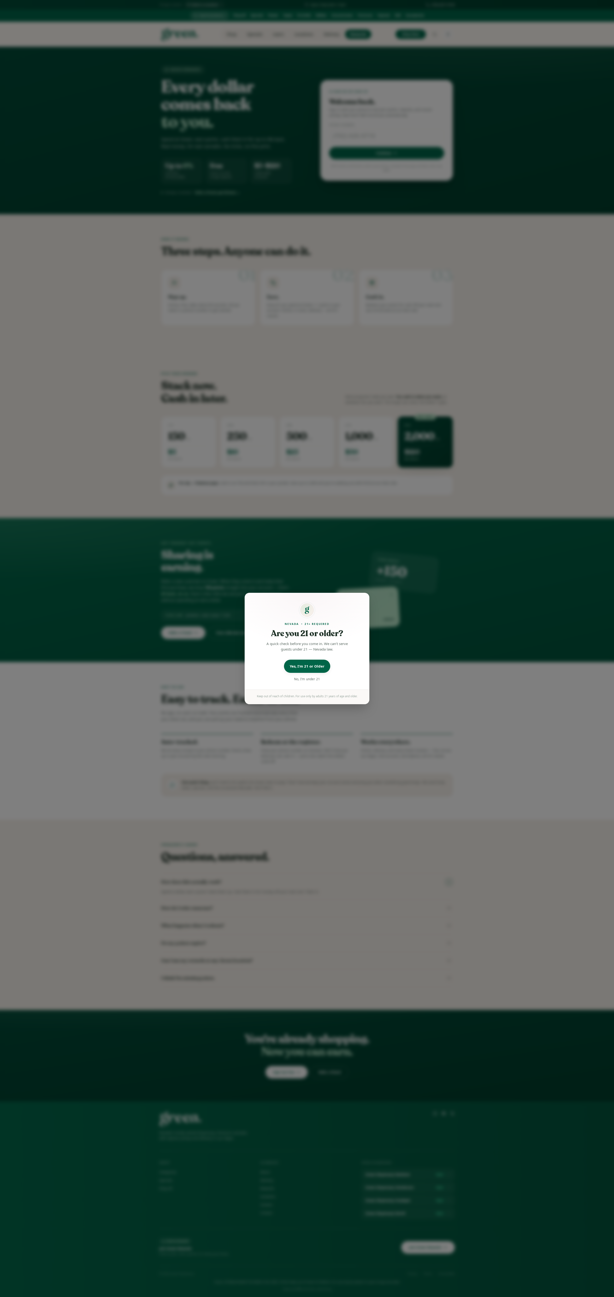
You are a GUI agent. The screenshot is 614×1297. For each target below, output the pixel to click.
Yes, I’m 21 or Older (307, 666)
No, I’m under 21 (307, 679)
